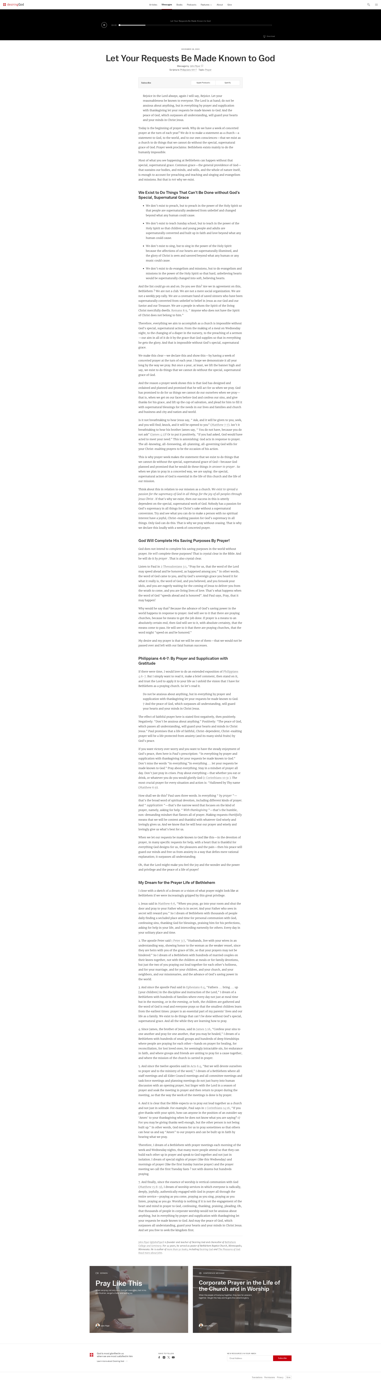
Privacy (280, 1377)
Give (229, 4)
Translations (257, 1377)
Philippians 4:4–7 (188, 69)
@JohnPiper (157, 1242)
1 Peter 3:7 (178, 940)
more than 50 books (177, 1249)
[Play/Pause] (104, 25)
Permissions (269, 1377)
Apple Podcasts (203, 82)
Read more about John (150, 1252)
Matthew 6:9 (148, 787)
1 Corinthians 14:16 (217, 1108)
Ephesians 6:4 (195, 987)
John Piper (143, 1242)
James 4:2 (158, 434)
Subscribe (282, 1358)
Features (205, 4)
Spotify (228, 82)
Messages (167, 4)
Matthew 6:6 (166, 903)
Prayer (208, 69)
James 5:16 (203, 1029)
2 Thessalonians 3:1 (173, 566)
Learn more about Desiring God (111, 1361)
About (220, 4)
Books (179, 4)
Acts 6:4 (195, 1066)
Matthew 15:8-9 (150, 1187)
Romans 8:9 (179, 310)
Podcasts (191, 4)
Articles (153, 4)
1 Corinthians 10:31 (216, 777)
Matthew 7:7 (220, 425)
